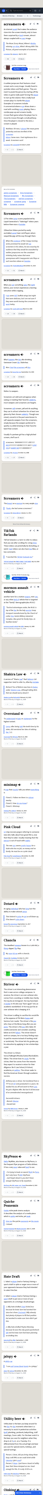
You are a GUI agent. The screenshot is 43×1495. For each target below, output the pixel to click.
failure (17, 1032)
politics (17, 1070)
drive (17, 46)
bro (31, 557)
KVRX (22, 626)
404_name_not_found (19, 1185)
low (30, 549)
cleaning (9, 1460)
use (30, 244)
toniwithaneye (17, 856)
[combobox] (20, 11)
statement (27, 718)
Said (10, 549)
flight (31, 1172)
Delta (6, 1161)
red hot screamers (26, 198)
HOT (15, 295)
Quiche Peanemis (9, 1229)
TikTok (19, 557)
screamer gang (20, 201)
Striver (6, 1109)
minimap (6, 811)
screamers (7, 54)
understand (10, 718)
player (36, 95)
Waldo (33, 43)
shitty (7, 1361)
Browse (19, 16)
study (26, 1058)
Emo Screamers (26, 193)
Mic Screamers (27, 195)
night (33, 285)
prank (15, 29)
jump (15, 218)
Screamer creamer (17, 204)
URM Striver (14, 1109)
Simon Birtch (17, 513)
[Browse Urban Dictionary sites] (4, 11)
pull (12, 1366)
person (6, 840)
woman (19, 503)
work (8, 304)
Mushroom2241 (21, 1229)
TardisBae (14, 958)
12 (5, 832)
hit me (15, 953)
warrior (28, 610)
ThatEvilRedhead (18, 266)
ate (8, 295)
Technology (37, 16)
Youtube (22, 224)
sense (24, 911)
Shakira (14, 690)
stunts (26, 1366)
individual (14, 908)
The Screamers (9, 198)
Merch (22, 59)
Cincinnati (22, 1312)
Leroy (8, 726)
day (19, 359)
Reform (30, 679)
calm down (20, 919)
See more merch (34, 69)
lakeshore (16, 1474)
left (7, 1332)
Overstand (7, 737)
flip (16, 948)
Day (12, 616)
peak (28, 1216)
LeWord (13, 811)
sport (6, 1299)
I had (11, 367)
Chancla (6, 958)
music (21, 109)
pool (19, 1460)
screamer (9, 134)
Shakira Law (7, 697)
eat (13, 285)
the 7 (8, 732)
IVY (14, 1084)
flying (6, 948)
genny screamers (10, 193)
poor (15, 1167)
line (15, 610)
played (24, 128)
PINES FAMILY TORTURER (23, 562)
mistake (35, 682)
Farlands (26, 557)
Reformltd (16, 697)
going (19, 916)
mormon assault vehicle (11, 626)
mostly (15, 789)
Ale (18, 362)
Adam (8, 137)
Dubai (35, 687)
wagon (27, 596)
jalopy (6, 1371)
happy (28, 845)
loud (21, 35)
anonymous (13, 924)
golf (5, 1432)
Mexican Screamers (11, 195)
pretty (23, 845)
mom (10, 953)
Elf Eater (15, 737)
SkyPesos (7, 1185)
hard (27, 1167)
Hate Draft (7, 1340)
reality (27, 840)
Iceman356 (16, 145)
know (24, 803)
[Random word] (30, 10)
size (36, 503)
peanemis (24, 1221)
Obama (15, 1101)
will (13, 408)
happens (11, 359)
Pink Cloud (7, 856)
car (14, 46)
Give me (9, 1221)
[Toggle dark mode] (40, 11)
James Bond (18, 1366)
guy (14, 845)
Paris (37, 1172)
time (35, 543)
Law (20, 679)
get (25, 916)
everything (35, 789)
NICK (7, 445)
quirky (12, 1216)
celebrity (32, 400)
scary (23, 38)
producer (16, 241)
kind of (16, 599)
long (27, 908)
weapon (18, 945)
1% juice (15, 453)
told (21, 726)
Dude (9, 508)
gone (6, 1027)
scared (14, 233)
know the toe (17, 372)
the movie (35, 1221)
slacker (8, 1004)
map (7, 789)
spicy (25, 285)
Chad (23, 1306)
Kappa (27, 1018)
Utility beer (7, 1474)
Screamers (7, 145)
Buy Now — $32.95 (20, 69)
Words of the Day (8, 16)
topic (19, 718)
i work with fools (18, 309)
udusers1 (15, 54)
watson (12, 1371)
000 (21, 1175)
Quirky (6, 1210)
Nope (15, 1463)
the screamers (19, 367)
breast (9, 503)
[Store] (35, 11)
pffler (14, 1340)
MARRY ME (15, 448)
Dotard (6, 924)
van (36, 596)
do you (19, 803)
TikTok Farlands (9, 562)
